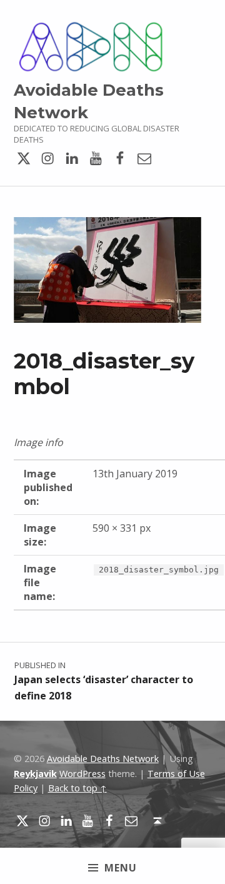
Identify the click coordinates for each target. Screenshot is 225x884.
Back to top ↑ (77, 788)
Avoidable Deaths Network (103, 759)
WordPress (82, 774)
